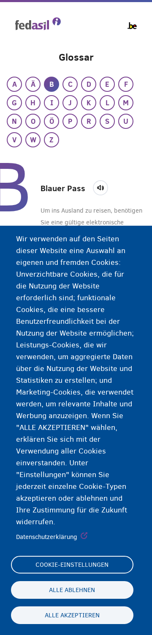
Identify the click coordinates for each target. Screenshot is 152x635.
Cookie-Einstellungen (72, 564)
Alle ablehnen (72, 590)
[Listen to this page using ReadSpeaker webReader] (103, 186)
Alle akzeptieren (72, 615)
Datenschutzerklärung (46, 537)
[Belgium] (132, 25)
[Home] (38, 23)
